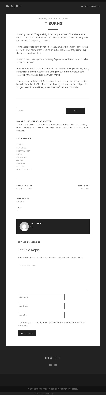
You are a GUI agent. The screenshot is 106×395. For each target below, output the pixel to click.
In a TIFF (14, 6)
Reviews (20, 167)
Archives (95, 6)
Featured (21, 148)
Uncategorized (24, 170)
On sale (85, 189)
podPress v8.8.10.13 (63, 393)
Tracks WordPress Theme (42, 389)
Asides (19, 145)
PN (55, 19)
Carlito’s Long (24, 189)
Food (19, 154)
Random (63, 19)
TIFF (18, 211)
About (84, 6)
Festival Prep (23, 151)
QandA (19, 160)
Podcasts (21, 157)
